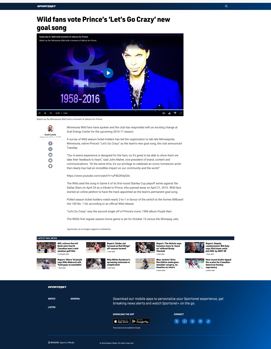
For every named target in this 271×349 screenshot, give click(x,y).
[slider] (110, 109)
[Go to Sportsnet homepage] (46, 6)
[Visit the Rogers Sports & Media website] (61, 343)
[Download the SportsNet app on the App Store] (121, 321)
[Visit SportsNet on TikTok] (208, 321)
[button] (226, 6)
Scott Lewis (50, 134)
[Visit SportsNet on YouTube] (184, 321)
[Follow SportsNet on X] (177, 321)
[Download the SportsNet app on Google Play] (140, 321)
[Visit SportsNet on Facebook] (192, 321)
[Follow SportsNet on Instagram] (200, 321)
